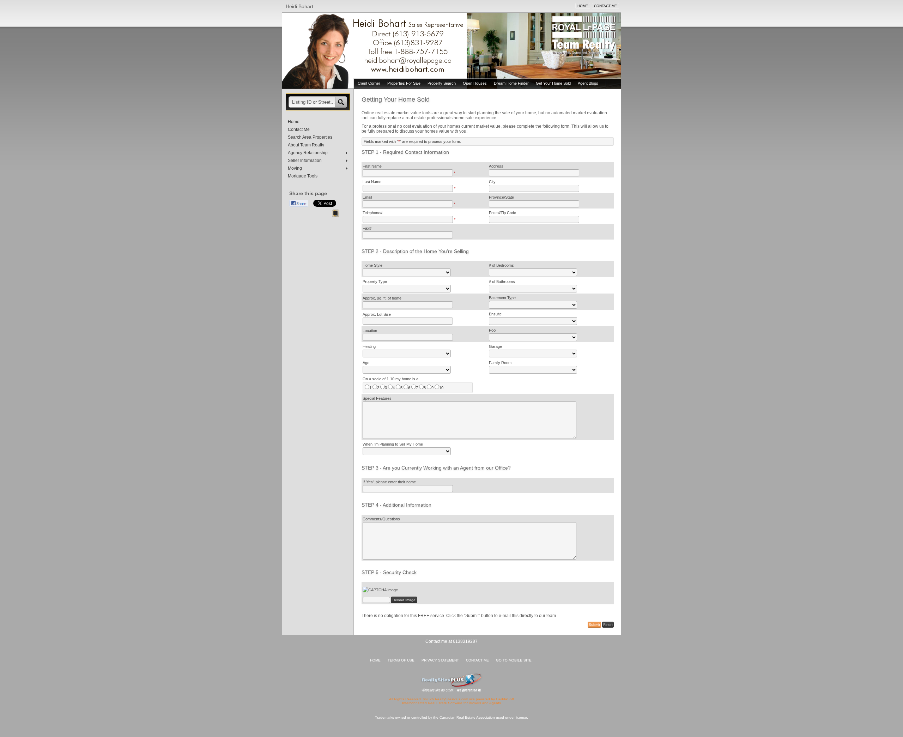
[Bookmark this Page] (335, 214)
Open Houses (475, 83)
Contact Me (299, 129)
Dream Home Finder (511, 83)
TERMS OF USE (401, 660)
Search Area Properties (310, 137)
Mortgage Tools (302, 176)
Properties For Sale (403, 83)
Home (293, 121)
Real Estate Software (445, 703)
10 (441, 388)
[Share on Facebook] (298, 203)
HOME (582, 6)
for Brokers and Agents (482, 703)
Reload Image (404, 600)
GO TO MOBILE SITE (514, 660)
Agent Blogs (588, 83)
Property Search (442, 83)
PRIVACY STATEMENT (440, 660)
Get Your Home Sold (553, 83)
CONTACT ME (605, 6)
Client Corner (369, 83)
